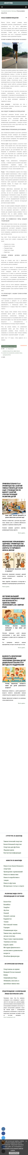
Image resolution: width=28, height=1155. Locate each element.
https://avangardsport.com (9, 1017)
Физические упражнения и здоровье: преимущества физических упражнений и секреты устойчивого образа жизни (13, 546)
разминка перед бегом (8, 351)
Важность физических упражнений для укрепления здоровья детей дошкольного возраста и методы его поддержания (13, 660)
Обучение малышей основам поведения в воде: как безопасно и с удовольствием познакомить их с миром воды (13, 601)
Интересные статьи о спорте (9, 346)
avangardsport (10, 348)
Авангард (8, 3)
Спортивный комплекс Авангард (8, 11)
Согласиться (14, 1153)
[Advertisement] (14, 420)
